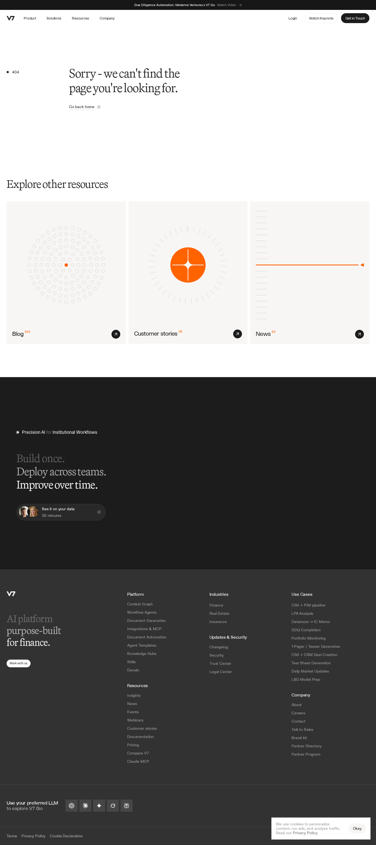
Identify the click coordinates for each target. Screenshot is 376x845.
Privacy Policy (305, 833)
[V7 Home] (11, 593)
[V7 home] (11, 18)
